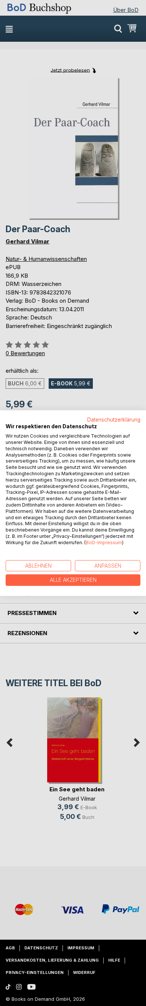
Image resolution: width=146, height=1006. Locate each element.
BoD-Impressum (104, 542)
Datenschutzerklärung (113, 419)
